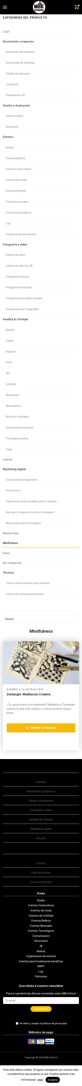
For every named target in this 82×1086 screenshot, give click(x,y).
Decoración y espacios (18, 41)
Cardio (10, 340)
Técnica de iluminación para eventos (28, 583)
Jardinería (12, 84)
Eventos (8, 137)
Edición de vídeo (15, 254)
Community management (21, 479)
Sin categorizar (12, 563)
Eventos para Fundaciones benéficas (41, 961)
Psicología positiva (17, 438)
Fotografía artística (17, 276)
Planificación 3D (15, 95)
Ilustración (12, 126)
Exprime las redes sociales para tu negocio (31, 501)
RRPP (41, 966)
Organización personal (19, 427)
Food (9, 362)
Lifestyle (11, 384)
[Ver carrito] (76, 6)
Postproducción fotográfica (22, 309)
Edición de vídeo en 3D (19, 265)
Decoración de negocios (20, 51)
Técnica (8, 572)
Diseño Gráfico (14, 115)
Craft (6, 31)
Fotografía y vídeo (15, 244)
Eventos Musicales (41, 925)
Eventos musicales (17, 201)
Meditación (12, 395)
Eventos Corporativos (41, 905)
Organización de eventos (21, 234)
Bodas (10, 147)
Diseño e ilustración (16, 105)
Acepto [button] (53, 1079)
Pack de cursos (41, 872)
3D (41, 946)
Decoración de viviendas (20, 62)
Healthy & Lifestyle (15, 319)
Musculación (13, 405)
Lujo (8, 223)
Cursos (41, 863)
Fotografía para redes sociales (24, 298)
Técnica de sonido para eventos (25, 594)
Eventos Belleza (15, 158)
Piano (6, 553)
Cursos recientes (41, 882)
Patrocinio (41, 976)
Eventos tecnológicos (18, 212)
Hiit (8, 373)
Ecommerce (13, 490)
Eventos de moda (16, 179)
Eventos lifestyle (16, 190)
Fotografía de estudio (19, 287)
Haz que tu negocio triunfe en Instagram (30, 512)
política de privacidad (55, 1023)
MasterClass (11, 533)
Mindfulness (10, 543)
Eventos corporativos (18, 169)
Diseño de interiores (18, 73)
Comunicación (41, 935)
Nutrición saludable (17, 416)
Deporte (11, 351)
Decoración (41, 940)
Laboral (7, 459)
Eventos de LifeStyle (41, 915)
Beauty (10, 329)
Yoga (9, 449)
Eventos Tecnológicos (41, 930)
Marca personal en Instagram (23, 523)
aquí (40, 1079)
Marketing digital (14, 469)
